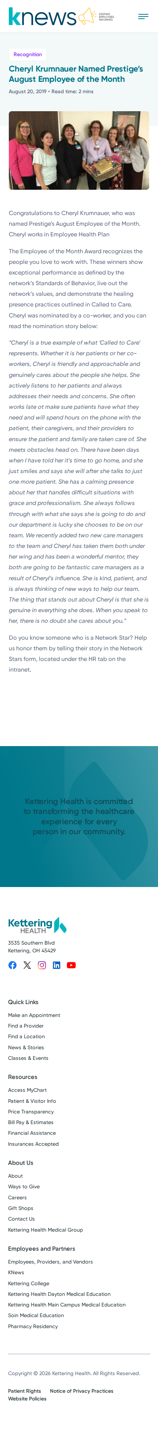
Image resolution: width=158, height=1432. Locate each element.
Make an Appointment (34, 1015)
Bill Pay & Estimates (31, 1122)
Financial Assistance (32, 1133)
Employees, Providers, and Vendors (50, 1262)
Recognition (28, 54)
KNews (16, 1272)
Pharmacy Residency (33, 1326)
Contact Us (21, 1219)
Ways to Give (24, 1187)
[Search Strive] (121, 16)
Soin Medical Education (36, 1315)
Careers (17, 1198)
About (15, 1176)
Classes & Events (28, 1058)
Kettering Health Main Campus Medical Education (67, 1305)
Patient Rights (24, 1391)
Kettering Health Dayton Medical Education (59, 1294)
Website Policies (27, 1399)
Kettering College (28, 1283)
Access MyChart (27, 1090)
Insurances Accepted (33, 1144)
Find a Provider (26, 1026)
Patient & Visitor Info (32, 1101)
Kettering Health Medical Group (45, 1230)
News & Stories (26, 1047)
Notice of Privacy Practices (82, 1391)
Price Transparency (31, 1112)
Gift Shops (20, 1208)
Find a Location (26, 1036)
